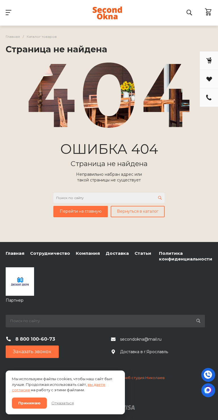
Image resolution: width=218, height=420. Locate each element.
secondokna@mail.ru (141, 339)
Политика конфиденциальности (185, 256)
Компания (88, 253)
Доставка (117, 253)
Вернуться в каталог (137, 211)
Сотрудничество (50, 253)
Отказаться (62, 403)
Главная (15, 253)
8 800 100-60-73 (35, 339)
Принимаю (29, 403)
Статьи (143, 253)
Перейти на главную (81, 211)
